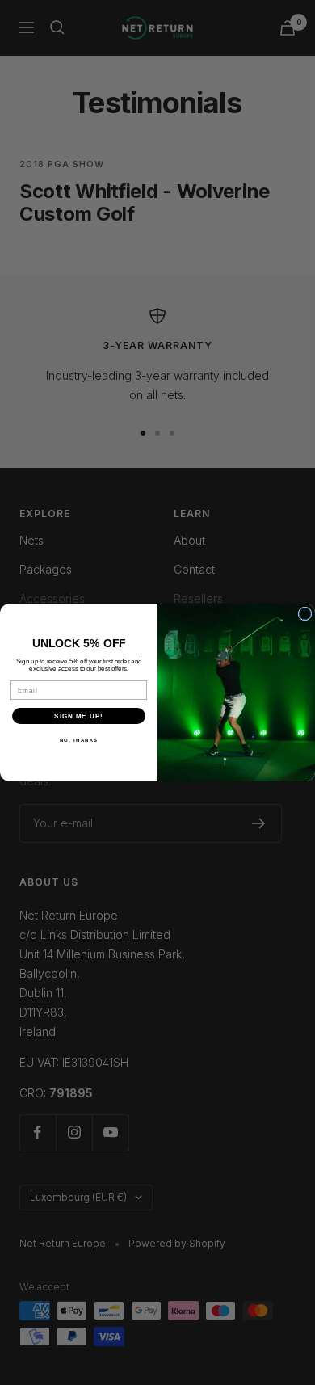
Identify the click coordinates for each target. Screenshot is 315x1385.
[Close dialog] (305, 614)
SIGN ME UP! (78, 716)
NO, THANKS (79, 740)
